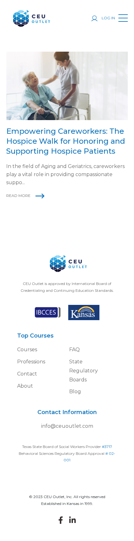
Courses (27, 349)
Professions (31, 362)
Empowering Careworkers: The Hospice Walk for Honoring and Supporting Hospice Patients (65, 141)
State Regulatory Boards (83, 371)
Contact (27, 374)
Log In (108, 18)
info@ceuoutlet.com (67, 426)
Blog (75, 391)
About (25, 386)
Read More (18, 195)
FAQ (74, 349)
